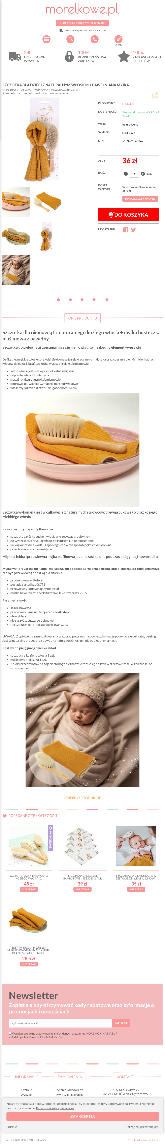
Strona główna (10, 89)
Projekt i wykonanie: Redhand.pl (144, 1140)
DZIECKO (26, 89)
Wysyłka (26, 1094)
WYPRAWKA (41, 89)
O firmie (26, 1090)
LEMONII (128, 103)
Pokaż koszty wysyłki (140, 198)
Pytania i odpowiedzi (70, 1090)
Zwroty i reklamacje (69, 1094)
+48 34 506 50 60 (95, 39)
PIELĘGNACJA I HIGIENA (64, 89)
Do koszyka (131, 214)
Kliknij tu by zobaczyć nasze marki (82, 23)
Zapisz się (121, 1022)
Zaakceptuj (82, 1116)
